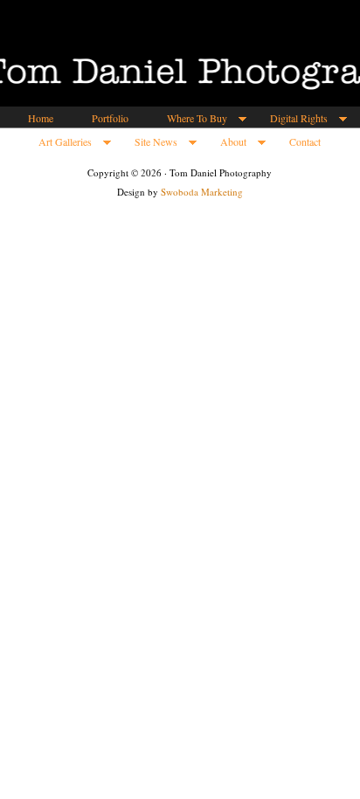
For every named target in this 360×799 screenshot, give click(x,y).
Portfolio (110, 118)
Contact (305, 141)
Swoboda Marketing (202, 191)
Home (40, 118)
